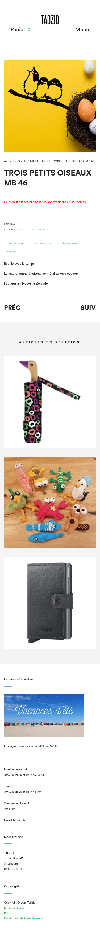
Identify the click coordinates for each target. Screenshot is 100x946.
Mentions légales (15, 908)
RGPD (7, 913)
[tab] (15, 245)
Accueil (9, 161)
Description (15, 244)
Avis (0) (12, 252)
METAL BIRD (39, 161)
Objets (22, 161)
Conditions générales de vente (23, 918)
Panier (18, 29)
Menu (82, 29)
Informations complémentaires (56, 244)
